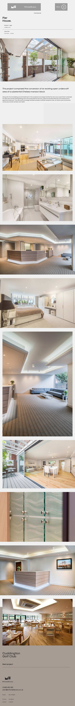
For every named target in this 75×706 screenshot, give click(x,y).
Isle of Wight (12, 694)
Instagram (11, 699)
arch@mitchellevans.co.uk (12, 690)
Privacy (4, 699)
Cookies (4, 702)
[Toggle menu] (63, 7)
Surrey (4, 694)
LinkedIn (11, 702)
